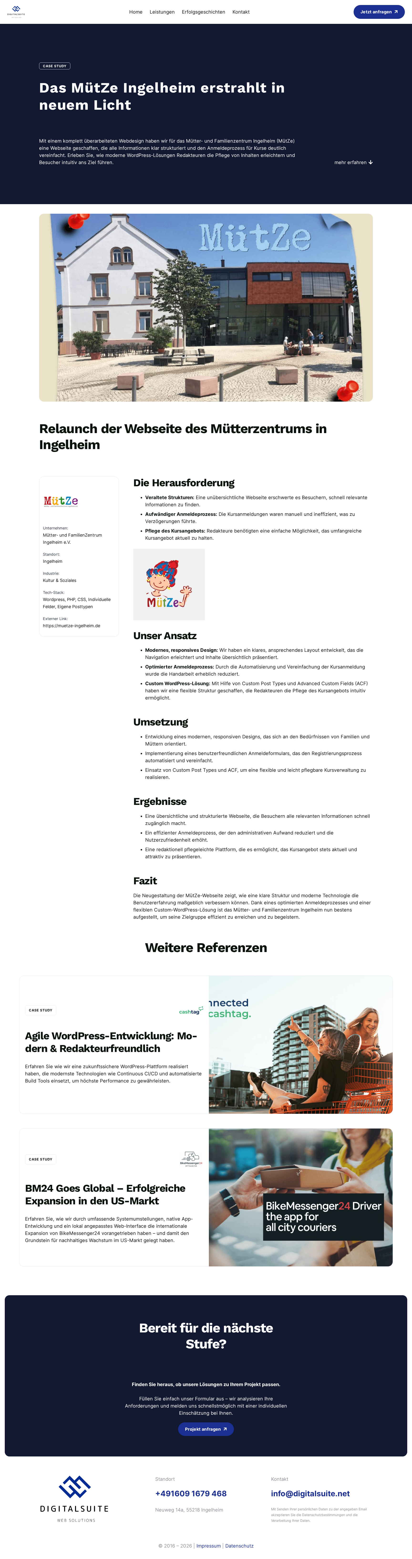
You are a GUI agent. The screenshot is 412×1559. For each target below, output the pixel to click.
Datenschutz (239, 1546)
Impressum (208, 1546)
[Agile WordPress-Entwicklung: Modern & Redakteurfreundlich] (206, 1045)
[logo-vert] (16, 12)
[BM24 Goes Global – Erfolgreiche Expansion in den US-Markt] (206, 1197)
